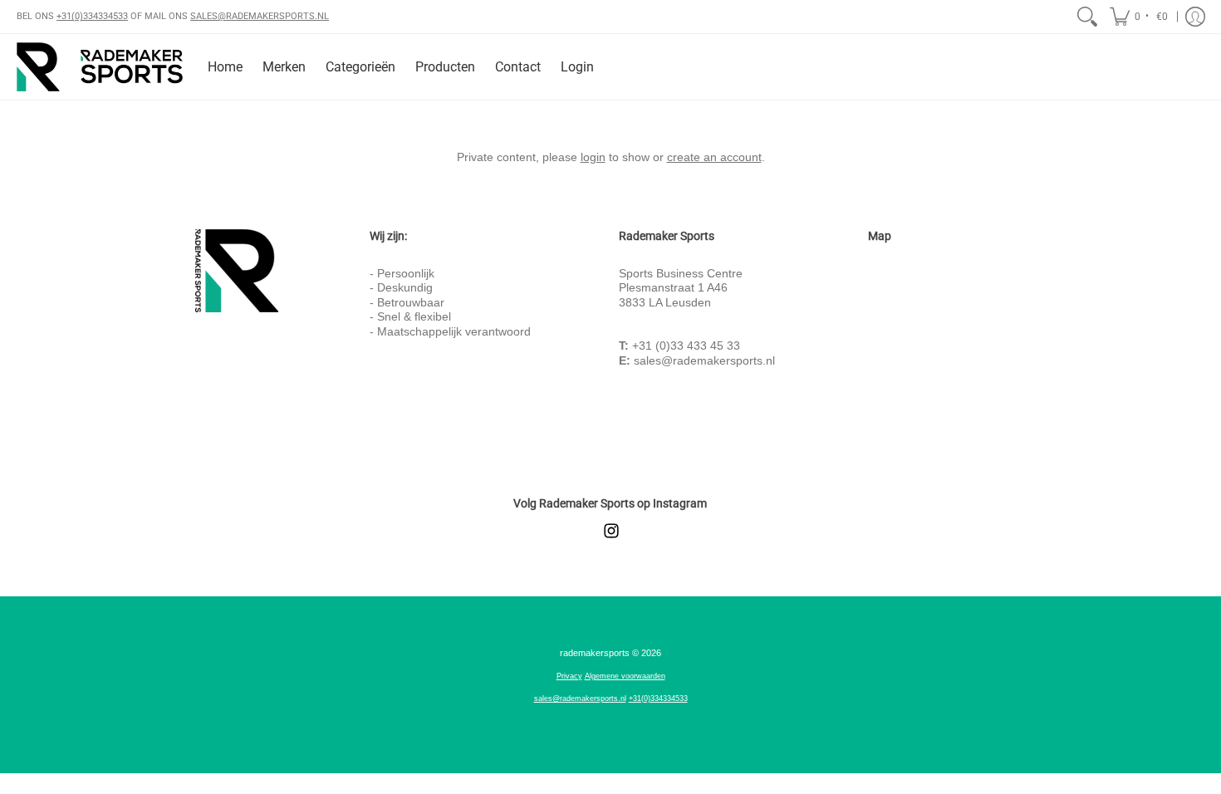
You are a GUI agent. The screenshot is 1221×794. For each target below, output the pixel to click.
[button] (1140, 16)
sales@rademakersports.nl (704, 360)
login (593, 157)
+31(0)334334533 (92, 16)
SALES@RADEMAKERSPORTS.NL (259, 16)
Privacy (569, 676)
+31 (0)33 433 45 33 (686, 345)
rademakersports (595, 653)
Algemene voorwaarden (625, 676)
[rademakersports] (100, 67)
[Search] (1087, 16)
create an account (714, 157)
